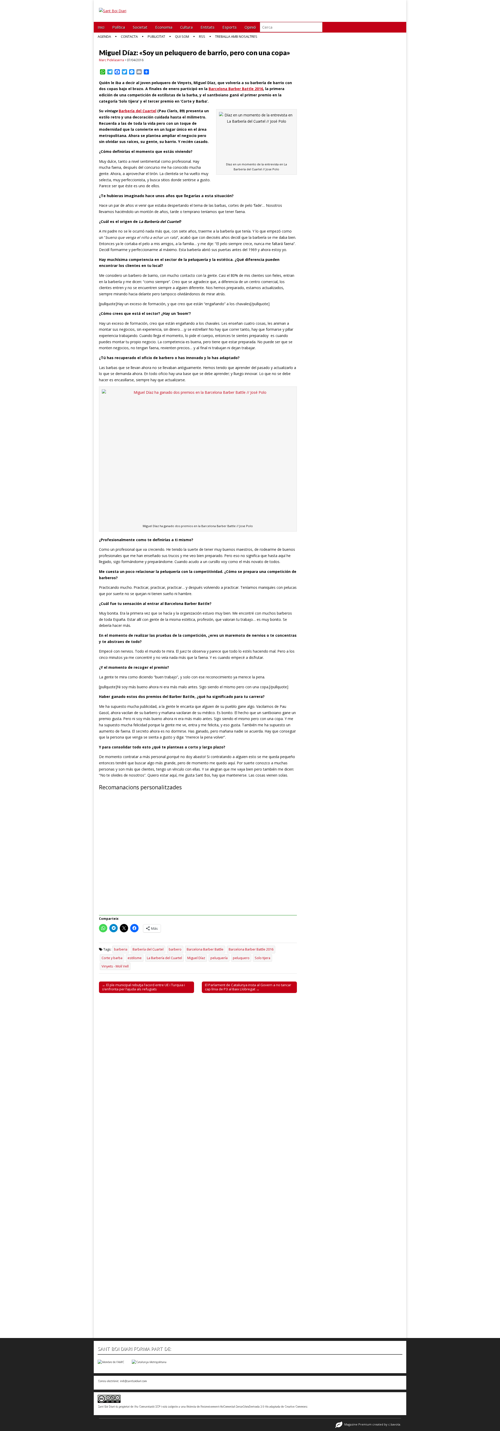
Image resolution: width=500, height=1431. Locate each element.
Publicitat (156, 36)
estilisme (135, 958)
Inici (101, 27)
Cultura (186, 27)
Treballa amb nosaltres (236, 36)
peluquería (219, 958)
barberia (120, 949)
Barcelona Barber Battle (205, 949)
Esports (229, 27)
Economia (163, 27)
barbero (175, 949)
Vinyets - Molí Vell (115, 966)
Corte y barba (112, 958)
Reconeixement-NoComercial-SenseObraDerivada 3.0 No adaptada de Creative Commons (253, 1406)
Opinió (250, 27)
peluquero (241, 958)
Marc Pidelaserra (111, 60)
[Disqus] (198, 1069)
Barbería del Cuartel (137, 110)
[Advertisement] (198, 856)
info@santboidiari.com (133, 1381)
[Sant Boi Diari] (113, 7)
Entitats (208, 27)
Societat (140, 27)
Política (118, 27)
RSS (202, 36)
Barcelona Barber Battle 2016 (236, 88)
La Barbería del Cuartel (164, 958)
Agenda (104, 36)
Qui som (182, 36)
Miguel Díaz (196, 958)
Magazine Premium (358, 1424)
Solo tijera (262, 958)
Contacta (129, 36)
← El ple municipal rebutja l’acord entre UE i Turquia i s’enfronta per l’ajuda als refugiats (143, 987)
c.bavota (394, 1424)
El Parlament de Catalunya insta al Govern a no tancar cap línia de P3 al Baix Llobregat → (248, 987)
